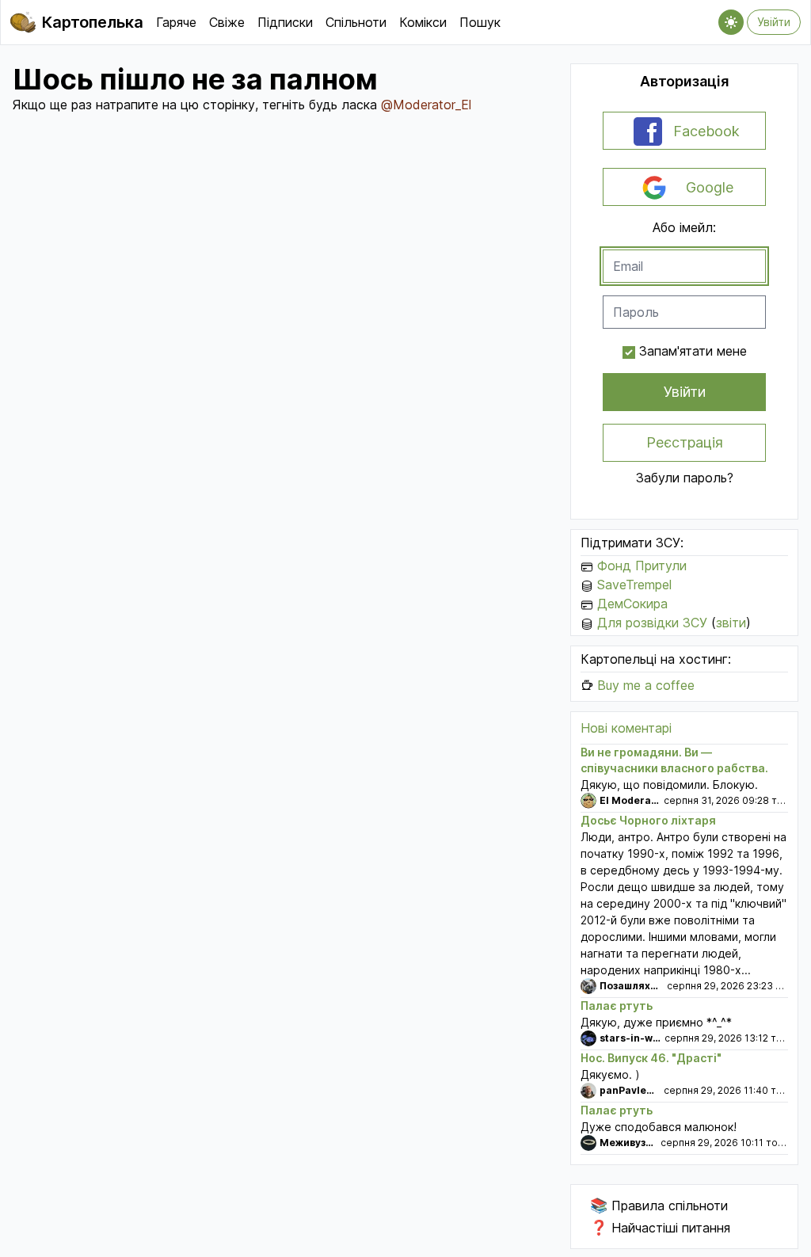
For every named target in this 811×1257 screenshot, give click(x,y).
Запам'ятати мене (693, 351)
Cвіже (227, 22)
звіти (731, 622)
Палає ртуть (617, 1005)
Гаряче (176, 22)
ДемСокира (632, 603)
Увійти (773, 22)
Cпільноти (356, 22)
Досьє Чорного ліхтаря (648, 820)
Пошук (480, 22)
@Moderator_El (426, 104)
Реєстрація (684, 442)
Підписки (285, 22)
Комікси (423, 22)
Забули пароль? (684, 478)
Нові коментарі (626, 728)
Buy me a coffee (646, 685)
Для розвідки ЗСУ (652, 622)
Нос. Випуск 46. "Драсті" (651, 1058)
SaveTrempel (634, 584)
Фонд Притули (642, 565)
